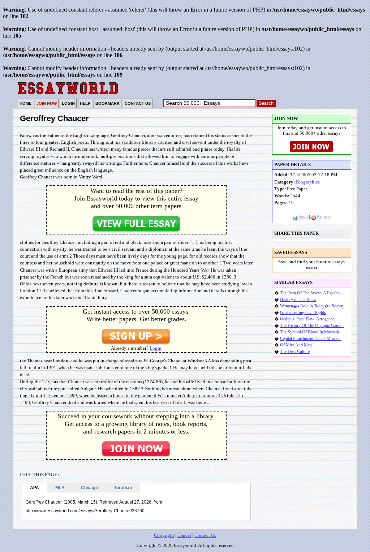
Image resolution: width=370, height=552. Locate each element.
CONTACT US (138, 103)
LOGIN (68, 103)
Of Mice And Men (296, 345)
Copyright (164, 535)
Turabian (123, 487)
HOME (25, 103)
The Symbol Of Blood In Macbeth (309, 332)
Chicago (89, 487)
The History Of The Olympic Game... (312, 325)
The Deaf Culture (295, 351)
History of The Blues (298, 299)
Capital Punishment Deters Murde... (310, 338)
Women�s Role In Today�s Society (312, 306)
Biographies (308, 182)
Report (323, 216)
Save (303, 216)
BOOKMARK (107, 103)
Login (156, 348)
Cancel (184, 535)
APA (34, 487)
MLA (60, 487)
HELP (85, 103)
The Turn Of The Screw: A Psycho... (311, 293)
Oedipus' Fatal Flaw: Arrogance (307, 319)
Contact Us (205, 535)
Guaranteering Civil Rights (303, 312)
